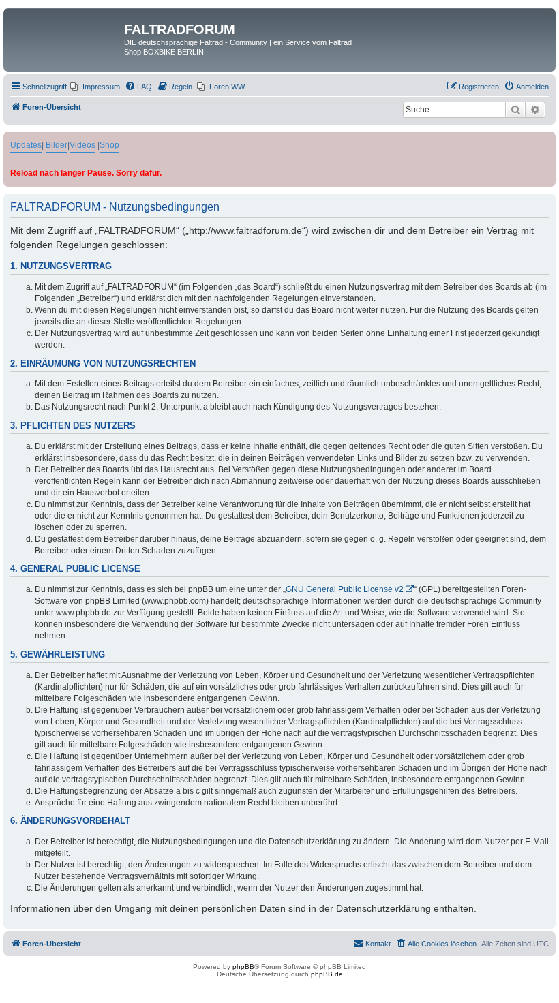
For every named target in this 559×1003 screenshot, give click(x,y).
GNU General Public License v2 (345, 589)
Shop (109, 145)
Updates (26, 145)
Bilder (56, 145)
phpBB (243, 966)
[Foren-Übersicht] (65, 33)
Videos (82, 145)
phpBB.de (327, 974)
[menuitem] (95, 86)
